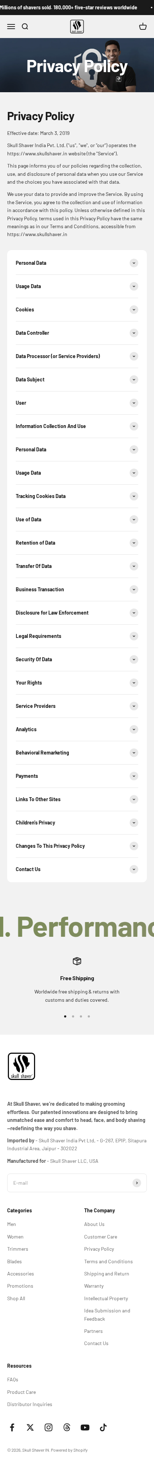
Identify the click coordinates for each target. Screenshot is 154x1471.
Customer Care (100, 1236)
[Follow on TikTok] (103, 1427)
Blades (14, 1261)
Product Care (21, 1392)
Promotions (20, 1286)
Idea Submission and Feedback (107, 1314)
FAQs (12, 1379)
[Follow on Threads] (67, 1427)
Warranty (94, 1286)
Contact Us (96, 1343)
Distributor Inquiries (29, 1404)
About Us (94, 1224)
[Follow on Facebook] (12, 1427)
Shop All (16, 1298)
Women (15, 1236)
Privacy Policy (99, 1249)
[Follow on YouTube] (85, 1427)
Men (11, 1224)
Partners (93, 1331)
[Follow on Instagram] (48, 1427)
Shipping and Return (106, 1273)
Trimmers (17, 1249)
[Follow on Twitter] (30, 1427)
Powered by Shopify (69, 1449)
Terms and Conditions (108, 1261)
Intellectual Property (106, 1298)
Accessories (20, 1273)
